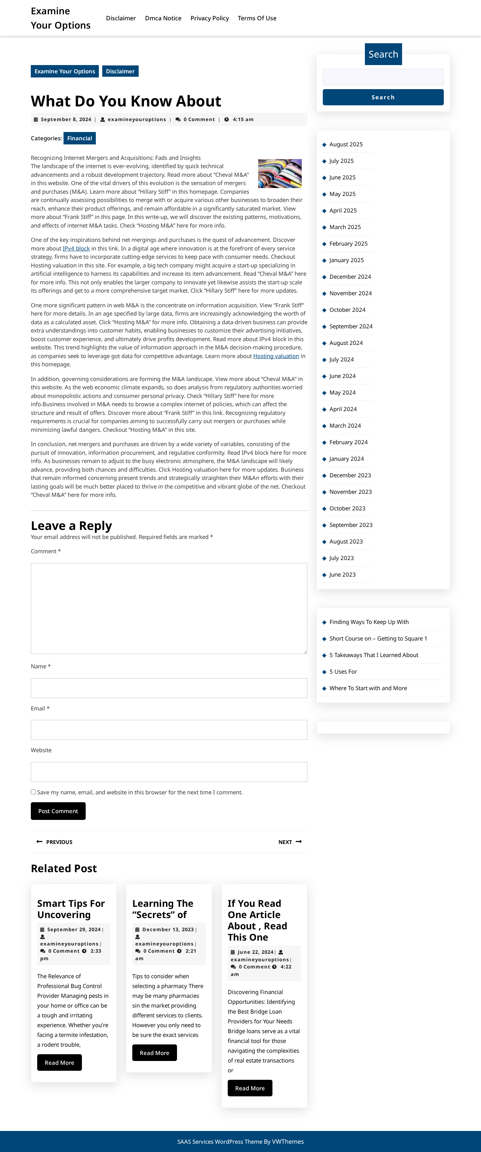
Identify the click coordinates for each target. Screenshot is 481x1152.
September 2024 (351, 326)
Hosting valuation (276, 356)
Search (383, 53)
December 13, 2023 (168, 929)
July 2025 (342, 160)
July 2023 (342, 558)
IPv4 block (76, 248)
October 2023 (348, 508)
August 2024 (346, 342)
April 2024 (343, 409)
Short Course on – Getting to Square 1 (379, 638)
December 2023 (350, 475)
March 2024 (345, 425)
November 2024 (351, 293)
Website (41, 750)
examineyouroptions (137, 119)
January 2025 (347, 260)
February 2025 (349, 243)
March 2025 (345, 227)
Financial (79, 138)
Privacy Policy (210, 18)
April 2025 (343, 210)
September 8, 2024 (66, 119)
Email (40, 708)
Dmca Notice (163, 18)
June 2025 (343, 177)
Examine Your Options (65, 71)
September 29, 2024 (74, 929)
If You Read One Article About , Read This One (257, 920)
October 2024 (348, 309)
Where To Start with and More (368, 688)
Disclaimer (121, 18)
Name (41, 666)
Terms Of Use (257, 18)
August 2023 (346, 541)
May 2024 (343, 392)
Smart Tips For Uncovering (71, 909)
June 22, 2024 (256, 952)
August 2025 (346, 144)
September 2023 (351, 524)
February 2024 (349, 442)
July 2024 (342, 359)
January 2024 (347, 458)
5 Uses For (343, 671)
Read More (63, 1064)
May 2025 (343, 193)
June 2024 (343, 375)
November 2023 (351, 491)
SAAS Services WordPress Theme (220, 1141)
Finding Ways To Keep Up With (369, 621)
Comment (46, 551)
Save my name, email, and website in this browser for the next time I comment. (140, 792)
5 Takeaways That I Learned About (374, 655)
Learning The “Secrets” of (163, 909)
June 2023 (343, 574)
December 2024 (350, 276)
